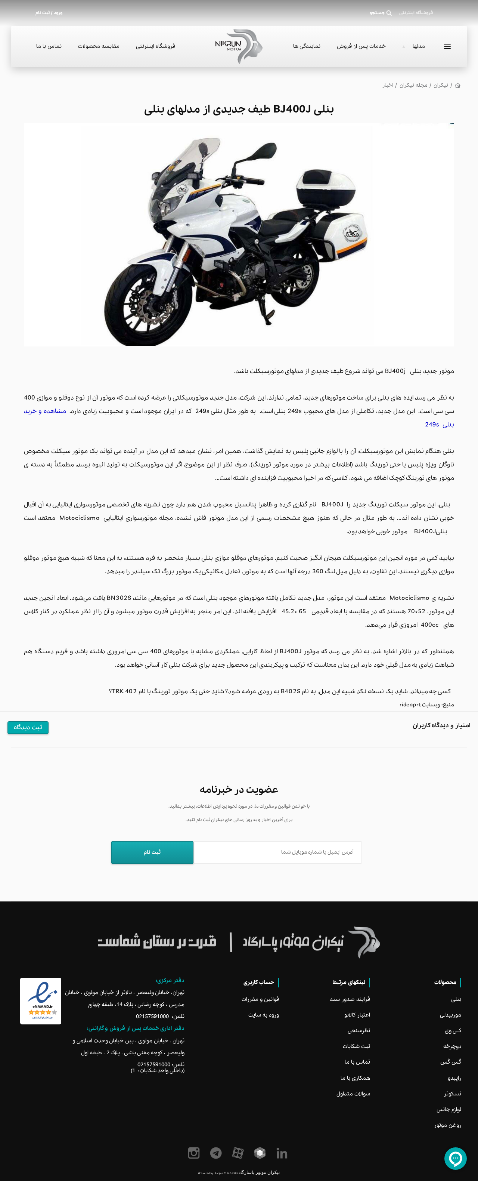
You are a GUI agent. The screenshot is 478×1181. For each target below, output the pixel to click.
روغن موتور (447, 1125)
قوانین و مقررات (260, 999)
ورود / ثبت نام (48, 13)
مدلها (419, 46)
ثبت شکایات (356, 1046)
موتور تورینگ (270, 464)
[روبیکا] (261, 1153)
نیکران (441, 85)
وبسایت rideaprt (420, 705)
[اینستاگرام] (195, 1153)
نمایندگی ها (306, 46)
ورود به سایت (263, 1015)
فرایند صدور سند (350, 999)
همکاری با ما (355, 1078)
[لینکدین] (283, 1153)
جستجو (377, 13)
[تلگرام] (217, 1153)
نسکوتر (452, 1094)
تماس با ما (49, 46)
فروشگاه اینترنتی (155, 46)
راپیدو (454, 1078)
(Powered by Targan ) (218, 1173)
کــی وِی (453, 1030)
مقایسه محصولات (99, 46)
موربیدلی (450, 1015)
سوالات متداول (353, 1094)
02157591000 (152, 1016)
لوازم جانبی (449, 1109)
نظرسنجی (359, 1030)
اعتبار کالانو (357, 1015)
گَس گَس (450, 1062)
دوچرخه (452, 1046)
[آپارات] (239, 1153)
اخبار (387, 85)
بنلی (456, 999)
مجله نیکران (413, 85)
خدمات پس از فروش (361, 46)
